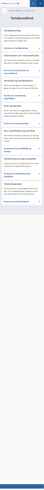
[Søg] (33, 3)
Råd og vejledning (15, 11)
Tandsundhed (30, 11)
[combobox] (4, 10)
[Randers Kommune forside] (11, 3)
